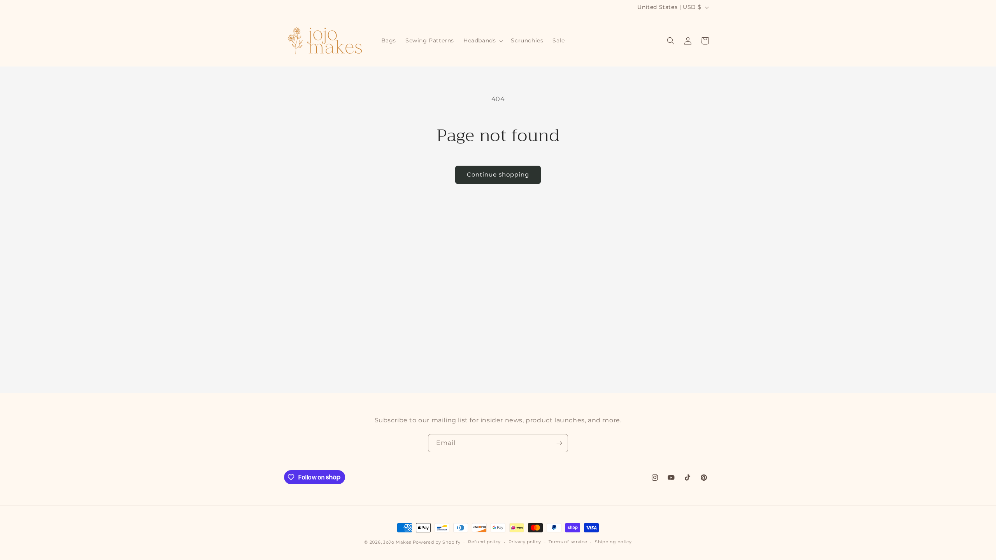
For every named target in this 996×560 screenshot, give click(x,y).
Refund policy (484, 541)
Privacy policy (525, 541)
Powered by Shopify (437, 542)
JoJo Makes (397, 542)
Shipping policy (613, 541)
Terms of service (568, 541)
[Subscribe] (559, 443)
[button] (482, 40)
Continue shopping (498, 174)
